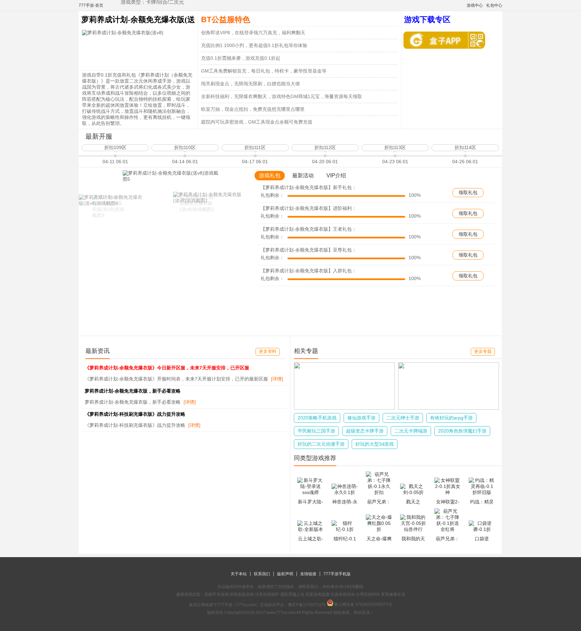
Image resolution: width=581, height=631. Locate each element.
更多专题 (483, 351)
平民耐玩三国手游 (316, 431)
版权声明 (285, 574)
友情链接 (308, 574)
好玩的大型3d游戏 (374, 444)
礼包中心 (494, 5)
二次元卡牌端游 (410, 431)
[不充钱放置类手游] (448, 408)
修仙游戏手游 (361, 417)
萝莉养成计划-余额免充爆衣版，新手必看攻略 (133, 391)
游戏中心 (475, 5)
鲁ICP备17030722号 (307, 604)
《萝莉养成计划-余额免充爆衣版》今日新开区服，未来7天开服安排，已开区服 (167, 367)
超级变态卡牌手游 (365, 431)
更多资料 (267, 351)
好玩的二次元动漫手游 (321, 444)
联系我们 (262, 574)
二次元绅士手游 (402, 417)
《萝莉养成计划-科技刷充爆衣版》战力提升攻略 (135, 414)
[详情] (277, 378)
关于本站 (239, 574)
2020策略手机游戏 (317, 417)
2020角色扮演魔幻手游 (462, 431)
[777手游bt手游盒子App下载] (437, 40)
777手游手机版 (337, 574)
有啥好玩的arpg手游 (451, 417)
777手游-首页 (91, 5)
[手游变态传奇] (344, 408)
